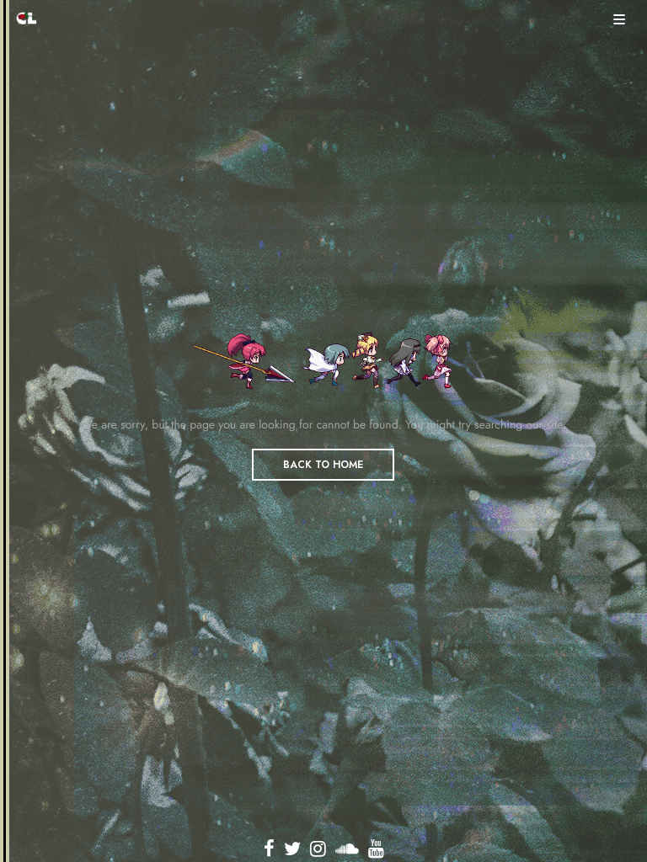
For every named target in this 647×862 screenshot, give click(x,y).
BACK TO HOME (323, 464)
